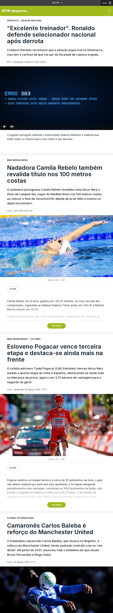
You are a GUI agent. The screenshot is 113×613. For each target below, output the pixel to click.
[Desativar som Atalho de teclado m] (11, 609)
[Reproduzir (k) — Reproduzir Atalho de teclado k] (4, 609)
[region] (56, 306)
